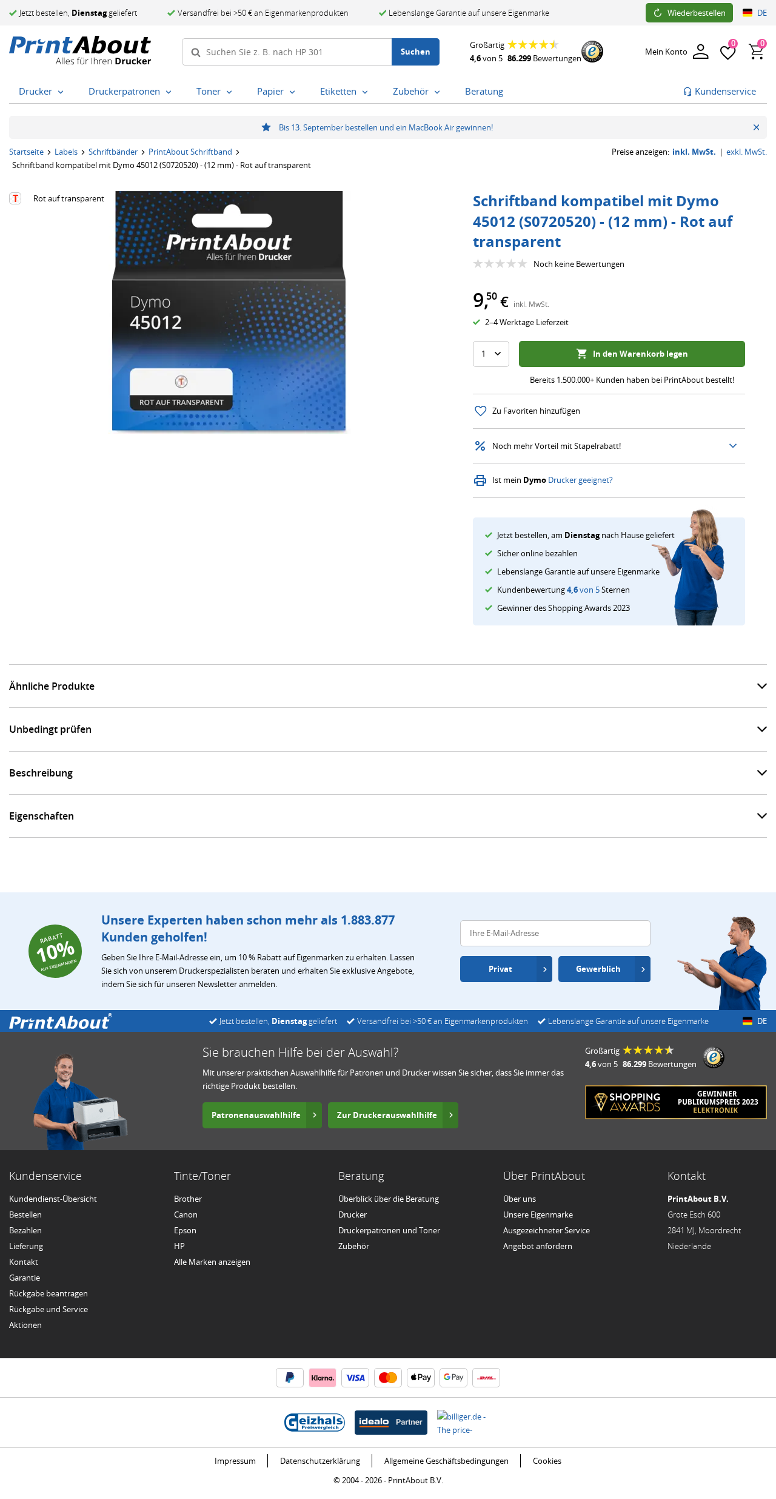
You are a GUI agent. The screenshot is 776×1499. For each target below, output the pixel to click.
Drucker (352, 1214)
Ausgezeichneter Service (546, 1230)
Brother (188, 1198)
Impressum (235, 1460)
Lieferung (26, 1246)
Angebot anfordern (537, 1246)
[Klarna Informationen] (322, 1377)
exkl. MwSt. (746, 152)
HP (179, 1246)
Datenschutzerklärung (320, 1460)
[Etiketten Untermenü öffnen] (367, 92)
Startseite (26, 151)
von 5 (583, 589)
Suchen (415, 51)
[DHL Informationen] (486, 1377)
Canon (186, 1214)
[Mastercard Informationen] (388, 1377)
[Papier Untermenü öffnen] (294, 92)
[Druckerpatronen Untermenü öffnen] (171, 92)
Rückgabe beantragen (48, 1293)
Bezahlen (25, 1230)
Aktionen (25, 1324)
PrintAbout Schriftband (190, 151)
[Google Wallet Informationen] (453, 1377)
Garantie (24, 1277)
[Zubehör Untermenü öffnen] (439, 92)
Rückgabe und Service (48, 1309)
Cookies (547, 1460)
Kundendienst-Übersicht (53, 1198)
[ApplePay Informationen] (421, 1377)
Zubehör (353, 1246)
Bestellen (25, 1214)
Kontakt (23, 1261)
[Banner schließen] (756, 127)
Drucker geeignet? (580, 480)
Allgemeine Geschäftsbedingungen (446, 1460)
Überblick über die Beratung (388, 1198)
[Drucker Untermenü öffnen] (63, 92)
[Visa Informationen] (355, 1377)
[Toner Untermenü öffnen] (231, 92)
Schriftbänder (113, 151)
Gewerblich (598, 968)
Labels (66, 151)
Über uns (519, 1198)
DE (762, 13)
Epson (185, 1230)
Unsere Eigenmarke (538, 1214)
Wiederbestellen (696, 12)
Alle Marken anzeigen (212, 1261)
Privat (500, 968)
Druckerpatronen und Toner (389, 1230)
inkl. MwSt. (694, 152)
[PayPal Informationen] (290, 1377)
